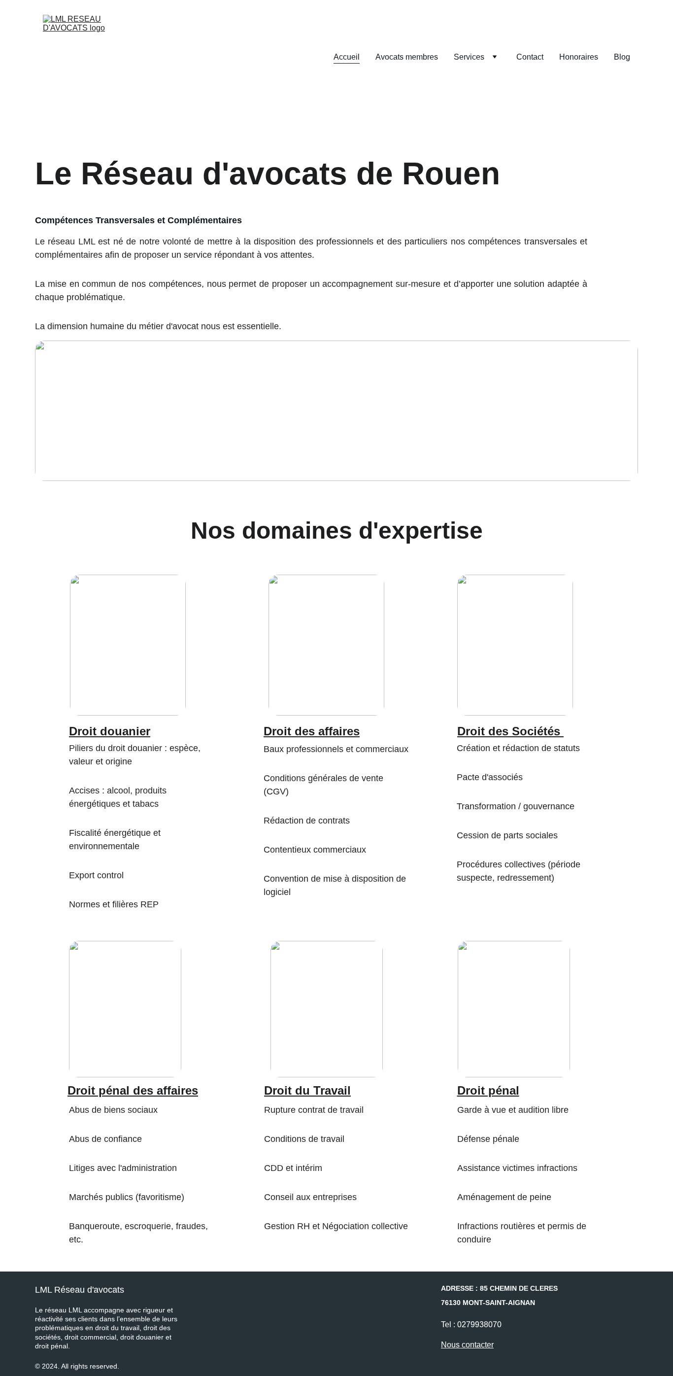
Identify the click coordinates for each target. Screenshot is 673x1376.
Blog (622, 57)
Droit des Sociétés (508, 731)
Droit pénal (488, 1090)
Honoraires (578, 57)
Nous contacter (467, 1345)
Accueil (347, 57)
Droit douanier (109, 731)
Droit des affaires (312, 731)
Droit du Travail (307, 1090)
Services (469, 57)
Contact (529, 57)
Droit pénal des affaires (132, 1090)
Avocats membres (406, 57)
